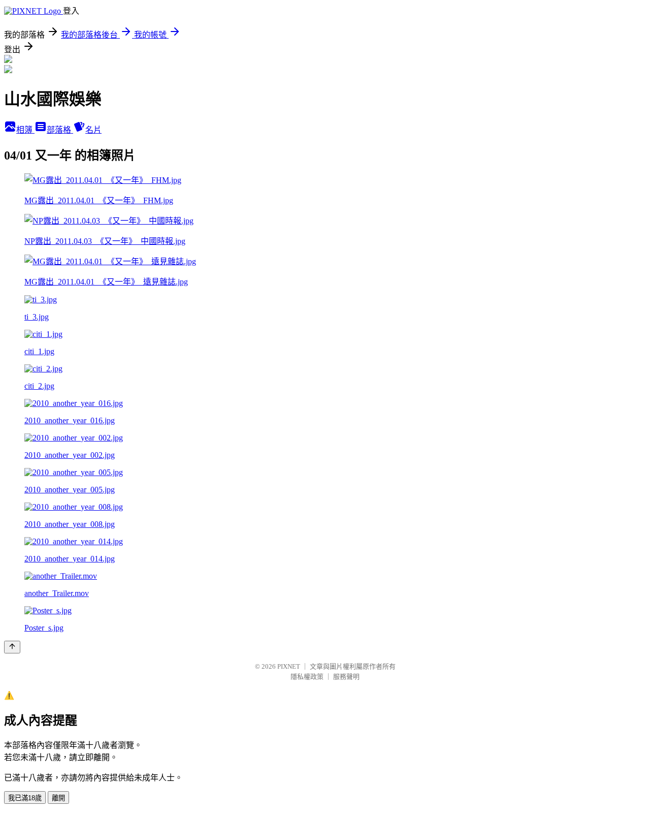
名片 (93, 130)
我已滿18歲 (25, 798)
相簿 (25, 130)
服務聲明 (346, 676)
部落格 (60, 130)
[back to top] (12, 647)
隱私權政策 (306, 676)
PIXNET (288, 666)
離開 (58, 798)
